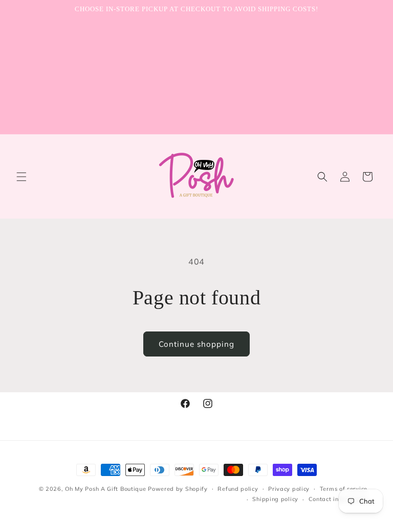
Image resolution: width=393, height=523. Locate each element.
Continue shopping (196, 344)
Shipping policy (275, 499)
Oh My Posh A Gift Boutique (105, 488)
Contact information (338, 499)
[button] (21, 176)
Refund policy (237, 488)
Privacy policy (289, 488)
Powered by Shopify (178, 488)
